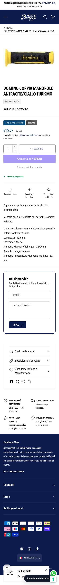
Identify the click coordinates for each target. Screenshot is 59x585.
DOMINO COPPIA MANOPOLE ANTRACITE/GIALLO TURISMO (29, 31)
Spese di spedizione (29, 135)
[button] (5, 17)
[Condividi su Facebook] (12, 381)
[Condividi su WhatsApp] (23, 381)
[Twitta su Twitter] (17, 381)
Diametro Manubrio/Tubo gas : (19, 246)
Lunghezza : (9, 237)
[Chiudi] (46, 569)
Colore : (7, 233)
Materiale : (9, 228)
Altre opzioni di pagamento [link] (29, 167)
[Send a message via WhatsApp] (53, 573)
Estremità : (9, 242)
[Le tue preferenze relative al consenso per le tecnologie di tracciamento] (53, 579)
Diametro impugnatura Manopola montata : (26, 255)
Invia (16, 324)
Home (9, 28)
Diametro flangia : (12, 251)
